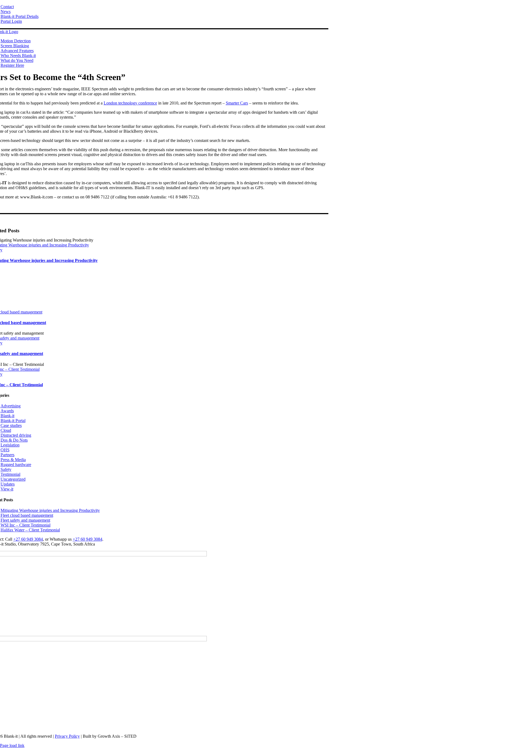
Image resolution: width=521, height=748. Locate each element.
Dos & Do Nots (14, 440)
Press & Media (13, 459)
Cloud (6, 430)
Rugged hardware (16, 464)
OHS (5, 450)
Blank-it (7, 415)
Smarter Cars (237, 103)
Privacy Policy (67, 736)
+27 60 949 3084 (28, 539)
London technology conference (130, 103)
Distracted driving (16, 435)
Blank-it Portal (13, 420)
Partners (7, 454)
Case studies (11, 425)
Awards (7, 410)
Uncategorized (13, 479)
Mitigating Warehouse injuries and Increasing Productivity (50, 510)
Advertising (11, 406)
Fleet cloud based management (27, 515)
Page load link (12, 745)
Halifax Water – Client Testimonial (30, 530)
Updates (8, 484)
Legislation (10, 445)
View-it (7, 489)
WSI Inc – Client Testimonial (25, 525)
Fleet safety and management (25, 520)
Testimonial (10, 474)
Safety (6, 469)
